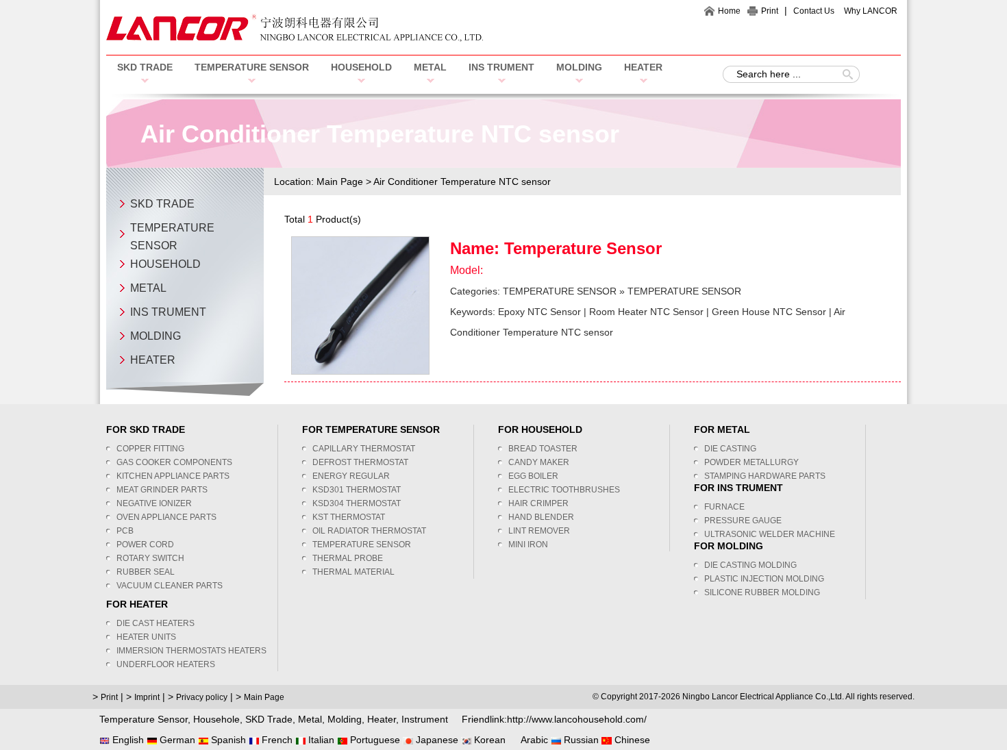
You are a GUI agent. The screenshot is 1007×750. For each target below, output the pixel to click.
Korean (488, 739)
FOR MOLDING (728, 545)
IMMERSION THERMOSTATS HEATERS (191, 650)
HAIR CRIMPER (538, 503)
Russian (580, 739)
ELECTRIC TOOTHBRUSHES (564, 490)
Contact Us (813, 11)
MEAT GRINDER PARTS (162, 490)
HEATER (643, 67)
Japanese (435, 739)
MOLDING (579, 67)
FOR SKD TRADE (145, 429)
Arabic (533, 739)
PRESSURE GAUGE (743, 520)
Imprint (147, 697)
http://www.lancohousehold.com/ (577, 719)
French (276, 739)
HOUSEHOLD (361, 67)
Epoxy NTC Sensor (539, 311)
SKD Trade (269, 719)
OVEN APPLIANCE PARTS (166, 517)
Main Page (339, 181)
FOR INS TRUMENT (738, 487)
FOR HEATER (137, 604)
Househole (216, 719)
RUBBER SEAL (145, 572)
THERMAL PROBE (347, 558)
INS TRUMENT (501, 67)
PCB (125, 531)
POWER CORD (145, 544)
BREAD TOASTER (542, 448)
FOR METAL (722, 429)
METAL (430, 67)
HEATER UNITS (146, 637)
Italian (320, 739)
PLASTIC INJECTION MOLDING (764, 579)
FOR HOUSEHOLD (540, 429)
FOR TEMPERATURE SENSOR (371, 429)
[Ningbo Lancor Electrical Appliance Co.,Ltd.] (294, 38)
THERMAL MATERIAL (353, 572)
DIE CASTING (730, 448)
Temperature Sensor (583, 248)
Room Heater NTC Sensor (646, 311)
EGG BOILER (533, 476)
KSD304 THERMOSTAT (356, 503)
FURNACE (724, 507)
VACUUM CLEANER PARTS (169, 585)
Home (729, 11)
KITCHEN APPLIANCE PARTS (172, 476)
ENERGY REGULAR (351, 476)
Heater (381, 719)
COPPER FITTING (150, 448)
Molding (344, 719)
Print (769, 11)
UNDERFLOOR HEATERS (165, 664)
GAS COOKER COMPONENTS (174, 462)
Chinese (631, 739)
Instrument (424, 719)
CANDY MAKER (538, 462)
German (176, 739)
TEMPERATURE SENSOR (252, 67)
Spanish (227, 739)
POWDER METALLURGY (751, 462)
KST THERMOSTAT (348, 517)
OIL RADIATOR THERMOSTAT (369, 531)
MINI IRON (528, 544)
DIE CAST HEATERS (155, 623)
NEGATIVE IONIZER (154, 503)
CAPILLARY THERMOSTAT (363, 448)
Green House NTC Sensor (769, 311)
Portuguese (373, 739)
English (127, 739)
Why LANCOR (870, 11)
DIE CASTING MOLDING (750, 565)
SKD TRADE (145, 67)
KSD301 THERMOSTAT (356, 490)
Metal (310, 719)
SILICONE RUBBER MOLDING (762, 592)
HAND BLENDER (541, 517)
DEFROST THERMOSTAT (360, 462)
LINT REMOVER (539, 531)
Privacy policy (201, 697)
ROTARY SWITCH (150, 558)
